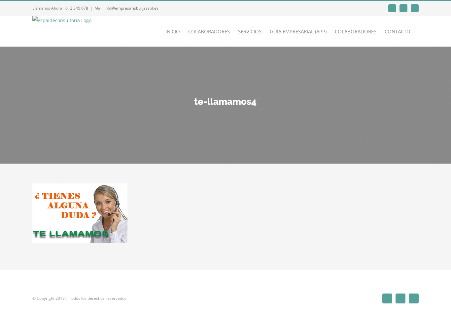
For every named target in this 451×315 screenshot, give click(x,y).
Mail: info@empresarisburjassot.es (126, 8)
